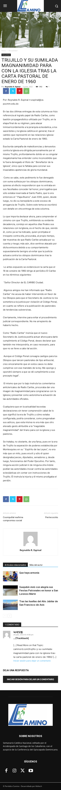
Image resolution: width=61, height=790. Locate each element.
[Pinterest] (20, 91)
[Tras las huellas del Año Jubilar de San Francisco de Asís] (10, 605)
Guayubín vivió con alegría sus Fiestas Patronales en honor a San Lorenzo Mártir (38, 590)
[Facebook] (6, 91)
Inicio (3, 50)
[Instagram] (14, 771)
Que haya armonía (29, 572)
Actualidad (13, 50)
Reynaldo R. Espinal (12, 86)
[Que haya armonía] (10, 576)
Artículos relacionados (15, 565)
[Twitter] (13, 91)
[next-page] (9, 616)
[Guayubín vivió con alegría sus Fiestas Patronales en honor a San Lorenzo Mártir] (10, 590)
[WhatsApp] (26, 91)
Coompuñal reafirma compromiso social (13, 519)
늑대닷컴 (18, 632)
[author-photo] (30, 546)
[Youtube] (30, 771)
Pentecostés (51, 517)
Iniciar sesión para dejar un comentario (32, 660)
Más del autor (36, 565)
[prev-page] (5, 616)
